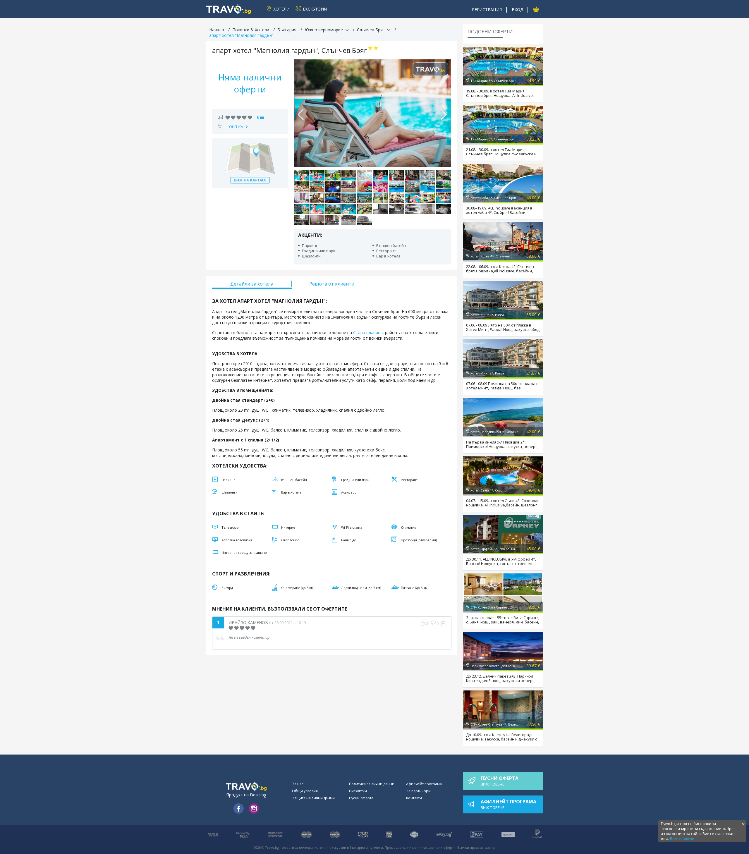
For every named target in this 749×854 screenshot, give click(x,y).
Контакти (414, 797)
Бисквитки (358, 790)
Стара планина (368, 332)
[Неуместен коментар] (443, 623)
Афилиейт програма (424, 783)
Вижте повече (682, 838)
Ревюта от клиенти (331, 284)
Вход (517, 9)
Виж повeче (499, 781)
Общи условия (305, 790)
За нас (297, 783)
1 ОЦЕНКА (234, 126)
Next (444, 113)
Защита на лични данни (313, 797)
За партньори (418, 790)
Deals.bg (258, 795)
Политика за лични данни (371, 783)
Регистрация (487, 9)
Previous (301, 113)
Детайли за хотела (251, 284)
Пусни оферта (361, 797)
